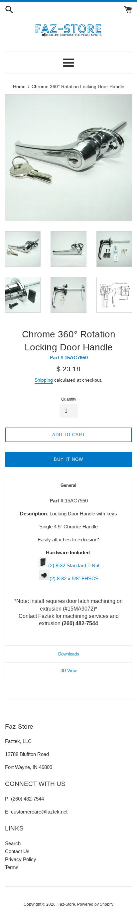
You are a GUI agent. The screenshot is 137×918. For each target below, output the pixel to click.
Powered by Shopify (95, 904)
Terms (12, 867)
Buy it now (68, 459)
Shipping (44, 380)
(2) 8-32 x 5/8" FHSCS (74, 578)
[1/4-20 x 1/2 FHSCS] (44, 578)
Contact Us (17, 851)
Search (13, 843)
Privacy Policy (20, 859)
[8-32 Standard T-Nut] (43, 565)
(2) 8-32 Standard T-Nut (73, 565)
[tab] (68, 485)
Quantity (68, 399)
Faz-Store (66, 904)
